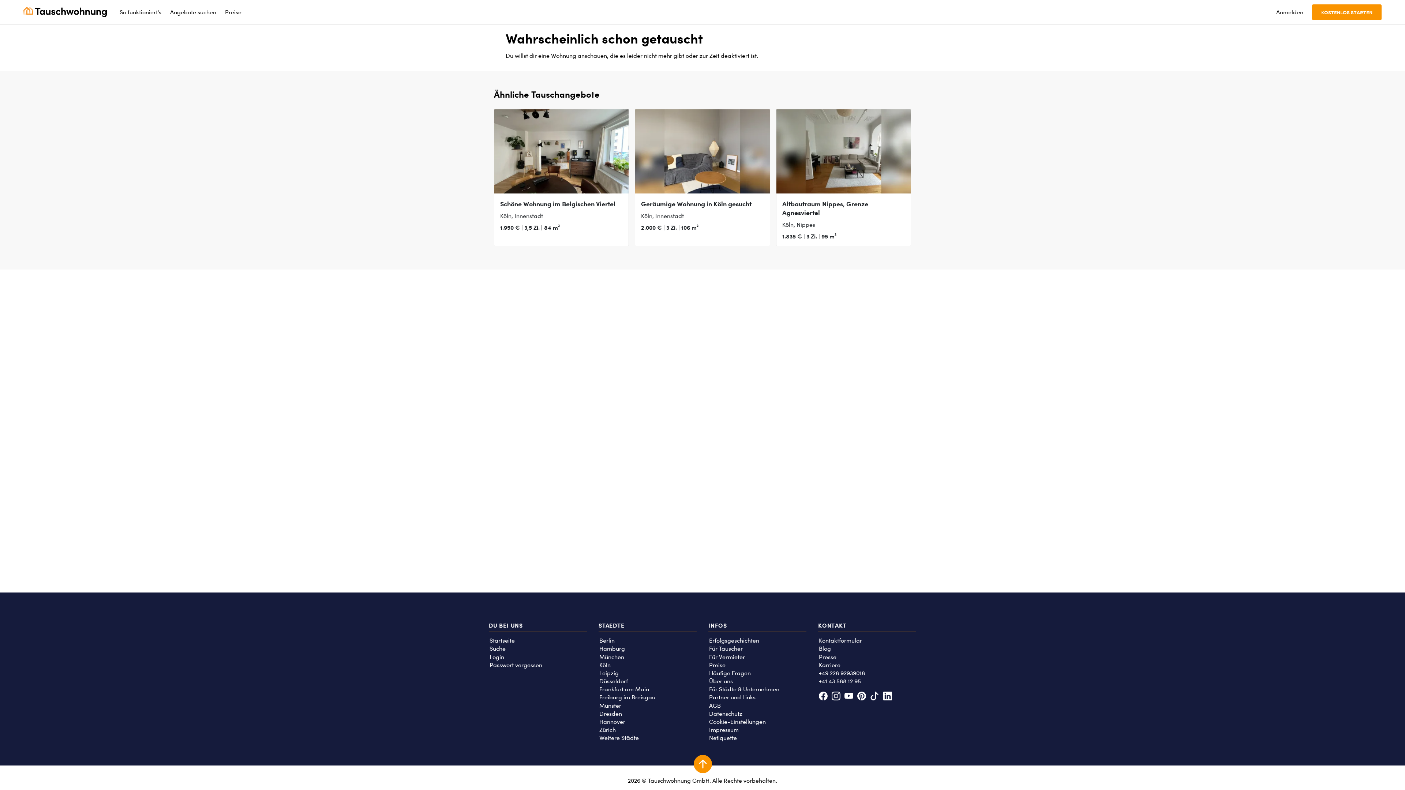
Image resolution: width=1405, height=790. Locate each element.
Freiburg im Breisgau (627, 697)
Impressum (724, 729)
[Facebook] (823, 697)
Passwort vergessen (516, 665)
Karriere (829, 665)
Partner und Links (732, 697)
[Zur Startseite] (65, 12)
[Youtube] (849, 697)
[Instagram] (836, 697)
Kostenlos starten (1346, 12)
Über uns (721, 681)
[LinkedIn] (887, 697)
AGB (715, 705)
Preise (717, 665)
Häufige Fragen (730, 673)
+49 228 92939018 (842, 673)
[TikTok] (875, 697)
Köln (605, 665)
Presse (827, 657)
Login (497, 657)
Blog (825, 648)
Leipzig (609, 673)
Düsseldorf (613, 681)
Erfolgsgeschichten (734, 640)
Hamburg (612, 648)
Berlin (607, 640)
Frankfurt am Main (624, 689)
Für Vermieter (727, 657)
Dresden (610, 713)
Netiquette (723, 737)
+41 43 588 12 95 (840, 681)
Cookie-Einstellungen (737, 721)
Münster (610, 705)
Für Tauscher (726, 648)
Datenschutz (725, 713)
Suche (498, 648)
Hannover (612, 721)
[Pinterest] (862, 697)
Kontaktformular (840, 640)
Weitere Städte (619, 737)
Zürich (607, 729)
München (611, 657)
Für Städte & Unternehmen (744, 689)
